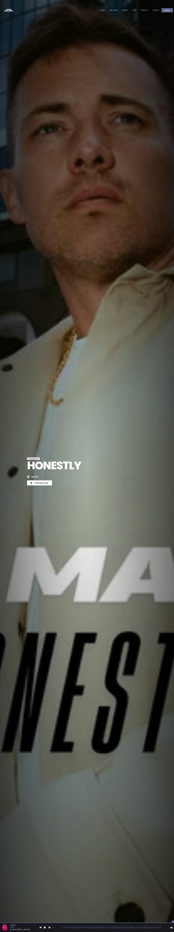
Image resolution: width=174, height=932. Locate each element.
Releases (114, 10)
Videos (125, 10)
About (103, 10)
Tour (134, 10)
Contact (156, 10)
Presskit (144, 10)
